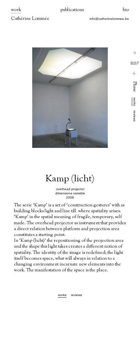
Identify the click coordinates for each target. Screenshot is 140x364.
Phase (134, 87)
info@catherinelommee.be (109, 18)
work (16, 10)
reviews (134, 116)
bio (126, 10)
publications (72, 10)
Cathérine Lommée (30, 19)
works (134, 102)
